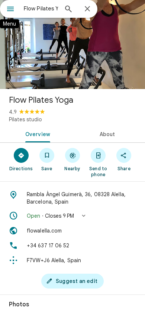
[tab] (36, 133)
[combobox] (41, 8)
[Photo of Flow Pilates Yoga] (72, 44)
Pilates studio (25, 119)
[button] (72, 215)
